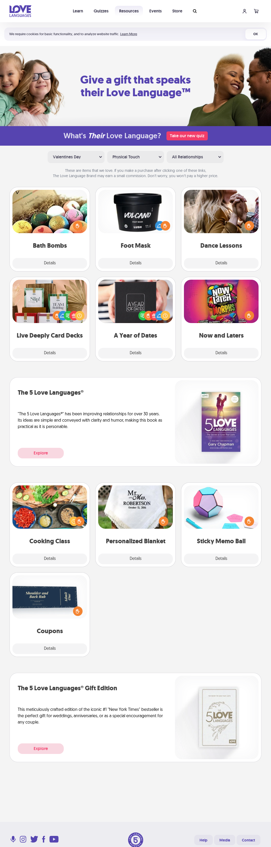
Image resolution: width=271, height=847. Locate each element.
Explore (41, 453)
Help (203, 840)
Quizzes (101, 11)
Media (224, 840)
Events (155, 11)
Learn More (128, 34)
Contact (248, 840)
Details (50, 263)
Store (177, 11)
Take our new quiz (187, 136)
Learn (78, 11)
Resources (129, 11)
